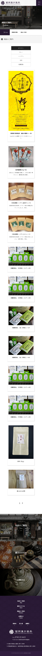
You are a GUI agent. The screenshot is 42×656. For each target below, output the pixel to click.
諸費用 (27, 623)
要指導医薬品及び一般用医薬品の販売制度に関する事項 (21, 646)
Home (6, 32)
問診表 (14, 623)
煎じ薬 (21, 623)
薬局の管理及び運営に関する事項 (16, 643)
